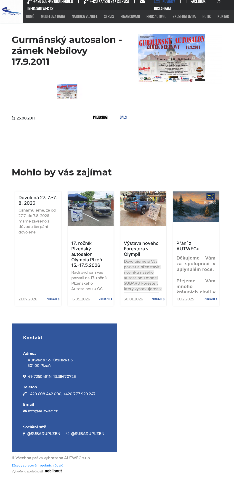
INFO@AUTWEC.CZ (40, 9)
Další (124, 117)
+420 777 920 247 (79, 394)
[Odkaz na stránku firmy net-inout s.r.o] (52, 471)
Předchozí (100, 117)
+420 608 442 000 (44, 394)
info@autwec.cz (43, 411)
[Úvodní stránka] (11, 11)
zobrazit (52, 299)
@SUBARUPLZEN (43, 434)
